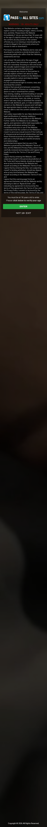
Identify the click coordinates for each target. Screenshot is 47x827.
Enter (23, 206)
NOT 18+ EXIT (23, 213)
